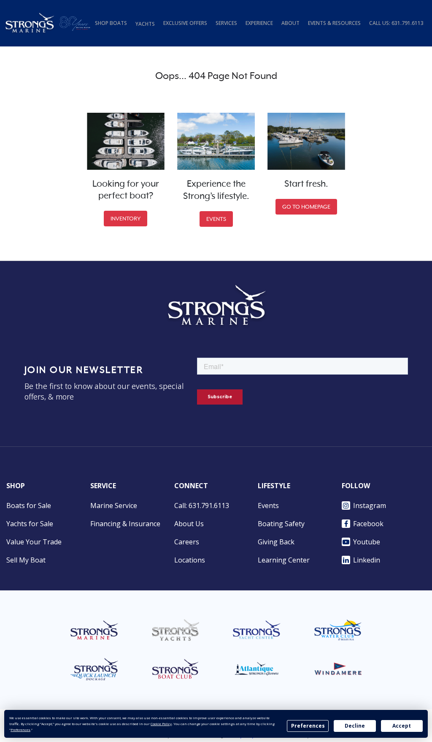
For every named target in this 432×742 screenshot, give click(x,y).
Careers (186, 541)
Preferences (308, 725)
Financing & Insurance (125, 523)
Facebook (368, 523)
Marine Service (113, 505)
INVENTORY (125, 218)
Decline (355, 725)
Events (268, 505)
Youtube (366, 541)
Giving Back (276, 541)
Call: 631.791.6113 (201, 505)
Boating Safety (281, 523)
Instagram (369, 505)
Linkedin (366, 560)
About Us (189, 523)
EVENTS (216, 219)
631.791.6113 (408, 23)
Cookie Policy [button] (161, 723)
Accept (401, 725)
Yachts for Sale (29, 523)
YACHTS (145, 23)
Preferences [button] (20, 729)
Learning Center (284, 560)
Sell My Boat (26, 560)
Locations (189, 560)
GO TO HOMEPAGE (306, 206)
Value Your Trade (34, 541)
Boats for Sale (28, 505)
